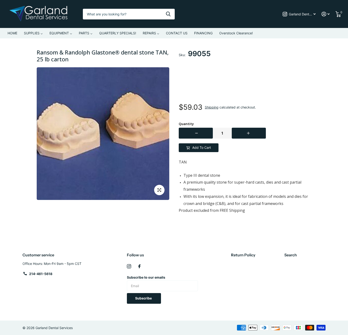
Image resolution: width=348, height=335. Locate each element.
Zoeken (168, 14)
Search (290, 255)
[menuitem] (12, 33)
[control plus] (249, 133)
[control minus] (196, 133)
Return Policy (243, 255)
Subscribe (143, 298)
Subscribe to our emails (146, 277)
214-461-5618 (40, 274)
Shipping (212, 107)
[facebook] (139, 266)
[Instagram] (129, 266)
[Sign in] (325, 14)
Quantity (186, 124)
